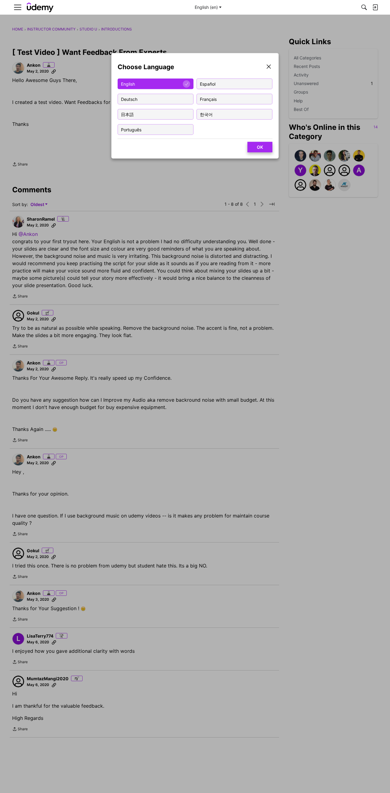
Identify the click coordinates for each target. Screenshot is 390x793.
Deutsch (129, 98)
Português (131, 129)
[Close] (268, 67)
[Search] (364, 7)
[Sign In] (375, 7)
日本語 (127, 114)
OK (260, 147)
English (128, 83)
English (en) (206, 7)
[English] (40, 7)
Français (208, 98)
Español (207, 83)
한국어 (206, 114)
